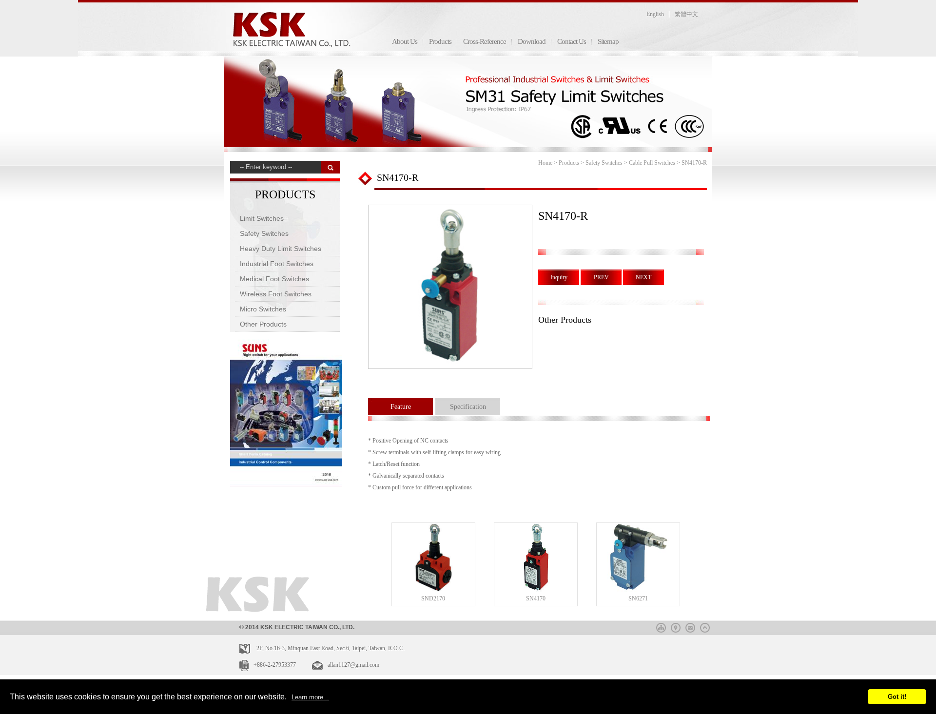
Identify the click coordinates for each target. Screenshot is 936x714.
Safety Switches (264, 233)
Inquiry (558, 277)
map (675, 626)
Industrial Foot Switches (276, 264)
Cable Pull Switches (652, 162)
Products (440, 41)
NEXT (643, 277)
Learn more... (310, 697)
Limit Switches (262, 218)
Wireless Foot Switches (276, 294)
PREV (601, 277)
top (705, 626)
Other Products (263, 324)
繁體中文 (686, 14)
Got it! (897, 696)
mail (690, 626)
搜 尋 (330, 167)
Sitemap (608, 41)
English (655, 14)
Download (532, 41)
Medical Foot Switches (274, 279)
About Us (404, 41)
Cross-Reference (484, 41)
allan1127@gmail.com (353, 664)
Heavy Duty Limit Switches (280, 248)
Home (545, 162)
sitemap (661, 626)
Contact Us (571, 41)
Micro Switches (263, 309)
